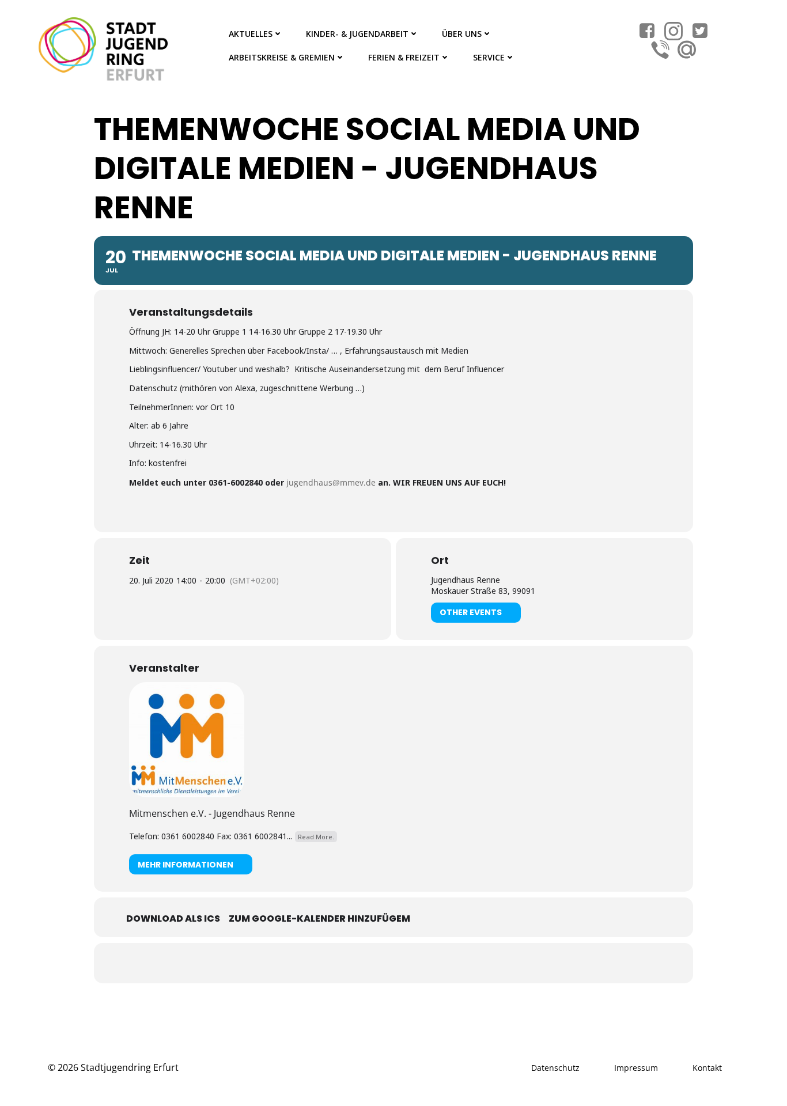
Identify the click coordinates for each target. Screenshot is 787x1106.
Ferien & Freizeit (404, 57)
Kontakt (707, 1067)
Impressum (636, 1067)
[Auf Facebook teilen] (379, 963)
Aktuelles (251, 33)
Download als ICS (173, 918)
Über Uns (462, 33)
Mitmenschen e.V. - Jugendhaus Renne (212, 813)
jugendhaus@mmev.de (331, 482)
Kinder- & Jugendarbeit (357, 33)
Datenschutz (555, 1067)
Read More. (316, 836)
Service (489, 57)
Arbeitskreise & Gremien (282, 57)
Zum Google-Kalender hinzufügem (319, 918)
